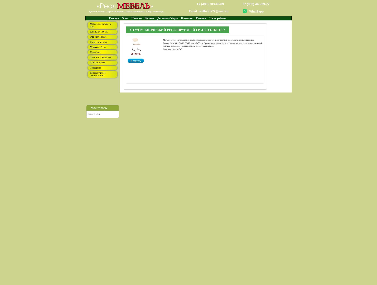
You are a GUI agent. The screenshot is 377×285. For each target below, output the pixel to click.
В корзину (136, 61)
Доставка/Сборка (167, 18)
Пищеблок (95, 52)
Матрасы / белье (98, 47)
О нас (125, 18)
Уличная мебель (98, 62)
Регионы (201, 18)
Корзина (149, 18)
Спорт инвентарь (98, 42)
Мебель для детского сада (100, 25)
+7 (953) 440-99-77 (255, 4)
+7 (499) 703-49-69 (210, 4)
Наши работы (217, 18)
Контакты (187, 18)
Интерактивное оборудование (98, 74)
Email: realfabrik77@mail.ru (208, 11)
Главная (114, 18)
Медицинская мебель (100, 57)
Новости (137, 18)
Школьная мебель (99, 31)
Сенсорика (95, 67)
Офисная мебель (98, 37)
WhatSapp (256, 11)
